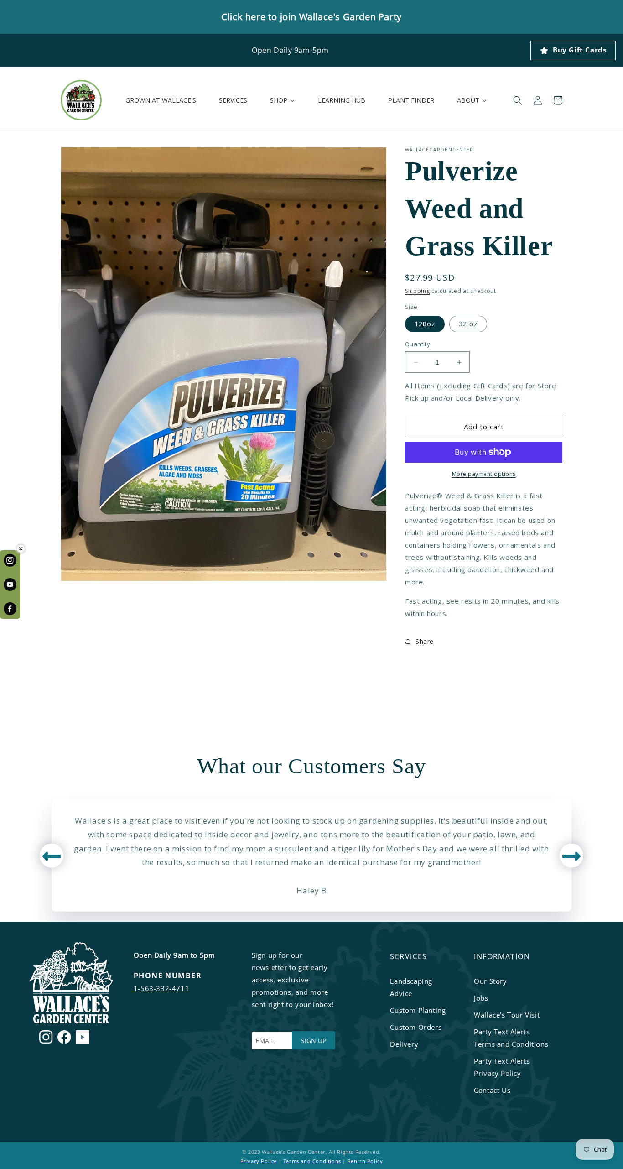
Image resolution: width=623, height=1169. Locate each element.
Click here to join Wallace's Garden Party (311, 16)
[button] (518, 100)
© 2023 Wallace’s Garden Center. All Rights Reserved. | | (311, 1156)
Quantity (417, 344)
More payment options (484, 474)
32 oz (468, 323)
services (408, 956)
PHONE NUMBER (168, 976)
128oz (425, 323)
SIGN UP (313, 1040)
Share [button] (424, 641)
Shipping (417, 291)
